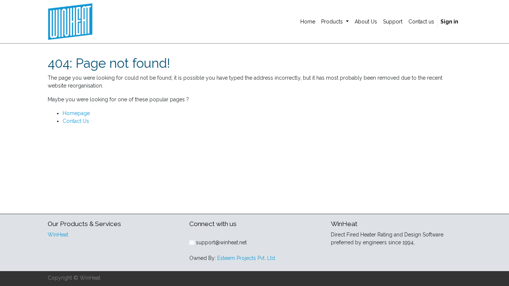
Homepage (76, 113)
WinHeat (58, 235)
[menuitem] (307, 22)
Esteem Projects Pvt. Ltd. (246, 258)
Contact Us (76, 121)
